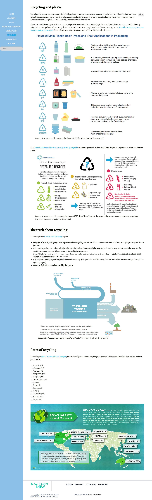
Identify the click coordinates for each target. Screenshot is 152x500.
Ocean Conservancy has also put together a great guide (56, 147)
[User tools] (141, 14)
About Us (79, 484)
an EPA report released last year (53, 356)
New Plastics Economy (53, 237)
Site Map (69, 484)
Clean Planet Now (94, 495)
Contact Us (103, 484)
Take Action (91, 484)
